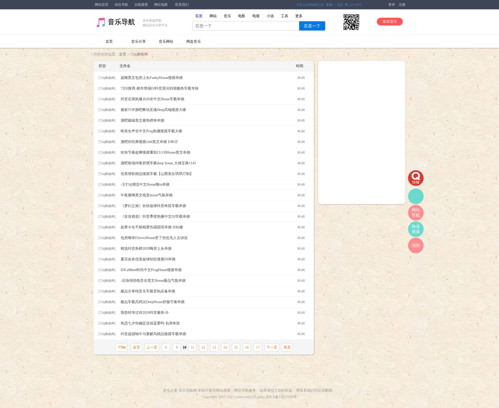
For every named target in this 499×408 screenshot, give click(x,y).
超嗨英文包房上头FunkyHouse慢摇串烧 (213, 78)
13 (214, 347)
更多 (299, 16)
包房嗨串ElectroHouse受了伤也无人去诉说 (213, 238)
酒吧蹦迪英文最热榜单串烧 (213, 120)
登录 (391, 5)
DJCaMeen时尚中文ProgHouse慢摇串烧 (213, 270)
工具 (284, 16)
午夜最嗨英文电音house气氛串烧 (213, 195)
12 (203, 347)
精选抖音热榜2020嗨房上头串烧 (213, 248)
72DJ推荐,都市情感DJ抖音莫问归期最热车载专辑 (213, 88)
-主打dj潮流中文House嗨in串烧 (213, 184)
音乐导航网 (188, 390)
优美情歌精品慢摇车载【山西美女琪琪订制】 (213, 174)
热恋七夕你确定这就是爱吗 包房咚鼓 (213, 323)
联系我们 (182, 5)
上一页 (151, 347)
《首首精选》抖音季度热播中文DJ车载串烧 (213, 216)
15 (236, 347)
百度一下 (312, 26)
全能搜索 (141, 5)
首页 (109, 41)
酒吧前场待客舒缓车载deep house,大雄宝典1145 (213, 163)
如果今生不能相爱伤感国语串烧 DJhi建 (213, 227)
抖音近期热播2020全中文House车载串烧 (213, 99)
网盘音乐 (193, 41)
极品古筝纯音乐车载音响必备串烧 (213, 291)
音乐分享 (138, 41)
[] (107, 78)
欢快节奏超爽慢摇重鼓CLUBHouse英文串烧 (213, 152)
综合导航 (121, 5)
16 (247, 347)
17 (258, 347)
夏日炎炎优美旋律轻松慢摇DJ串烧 (213, 259)
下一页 (271, 347)
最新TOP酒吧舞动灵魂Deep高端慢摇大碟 (213, 110)
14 (225, 347)
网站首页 (101, 5)
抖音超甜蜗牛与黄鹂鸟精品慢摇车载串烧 (213, 334)
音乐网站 (166, 41)
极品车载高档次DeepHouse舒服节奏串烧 (213, 302)
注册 (402, 5)
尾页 (287, 347)
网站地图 (161, 5)
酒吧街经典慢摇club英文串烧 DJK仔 (213, 142)
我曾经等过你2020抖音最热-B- (213, 313)
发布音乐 (390, 21)
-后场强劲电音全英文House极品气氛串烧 (213, 281)
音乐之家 (170, 390)
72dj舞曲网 (139, 54)
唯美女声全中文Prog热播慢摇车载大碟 (213, 131)
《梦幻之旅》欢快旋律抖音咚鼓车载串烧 (213, 206)
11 (192, 347)
